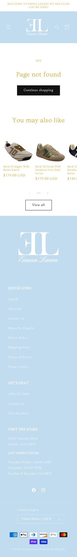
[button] (8, 27)
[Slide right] (47, 193)
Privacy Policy (18, 367)
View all (38, 205)
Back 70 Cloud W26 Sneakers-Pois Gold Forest (48, 170)
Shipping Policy (19, 347)
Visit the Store (18, 413)
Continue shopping (39, 90)
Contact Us (16, 318)
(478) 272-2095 (19, 394)
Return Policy (18, 338)
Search (13, 299)
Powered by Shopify (52, 549)
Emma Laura (31, 549)
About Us (15, 309)
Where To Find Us (21, 328)
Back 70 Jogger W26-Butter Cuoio (16, 168)
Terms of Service (20, 357)
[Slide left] (29, 193)
